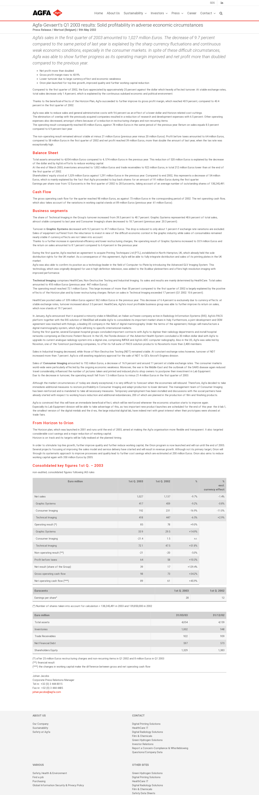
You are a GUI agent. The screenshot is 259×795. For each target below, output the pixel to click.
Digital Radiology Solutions (147, 732)
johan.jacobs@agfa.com (47, 692)
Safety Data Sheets (143, 793)
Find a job (38, 777)
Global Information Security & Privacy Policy (58, 785)
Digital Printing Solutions (146, 723)
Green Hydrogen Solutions (147, 740)
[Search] (221, 13)
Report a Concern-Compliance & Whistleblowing (160, 748)
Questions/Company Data (147, 752)
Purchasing (39, 781)
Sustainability (40, 727)
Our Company (40, 723)
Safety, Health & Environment (50, 773)
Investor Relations (142, 744)
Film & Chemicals (142, 736)
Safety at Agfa (41, 732)
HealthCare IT (140, 727)
